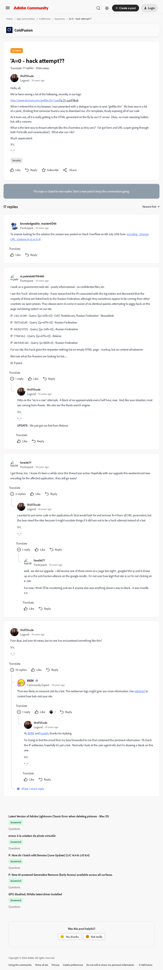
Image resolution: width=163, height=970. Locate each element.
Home (9, 18)
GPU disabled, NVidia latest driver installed (35, 894)
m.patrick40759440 (32, 276)
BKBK (30, 680)
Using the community (20, 964)
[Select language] (107, 8)
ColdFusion (45, 18)
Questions (60, 18)
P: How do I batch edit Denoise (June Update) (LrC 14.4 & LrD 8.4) (49, 855)
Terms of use (41, 964)
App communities (26, 18)
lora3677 (25, 462)
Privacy (55, 964)
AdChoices (146, 964)
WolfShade (27, 76)
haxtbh (44, 733)
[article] (81, 239)
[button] (7, 9)
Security (16, 160)
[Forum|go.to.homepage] (31, 8)
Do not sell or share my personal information (110, 964)
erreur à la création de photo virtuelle (32, 835)
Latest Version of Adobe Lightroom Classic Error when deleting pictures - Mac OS (58, 816)
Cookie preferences (73, 964)
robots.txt (139, 691)
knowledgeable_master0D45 (38, 223)
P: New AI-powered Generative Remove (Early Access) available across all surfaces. (60, 874)
